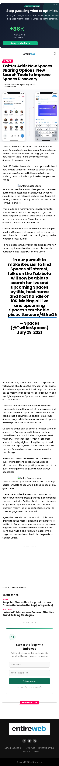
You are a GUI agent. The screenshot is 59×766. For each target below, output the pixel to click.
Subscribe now (29, 681)
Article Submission (13, 748)
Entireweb (11, 86)
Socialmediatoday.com (14, 587)
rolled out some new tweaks (30, 146)
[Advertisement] (29, 359)
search (11, 156)
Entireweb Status (46, 748)
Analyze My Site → (20, 43)
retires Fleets (24, 438)
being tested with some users (29, 251)
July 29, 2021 (29, 332)
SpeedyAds (30, 748)
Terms (36, 751)
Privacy (26, 751)
